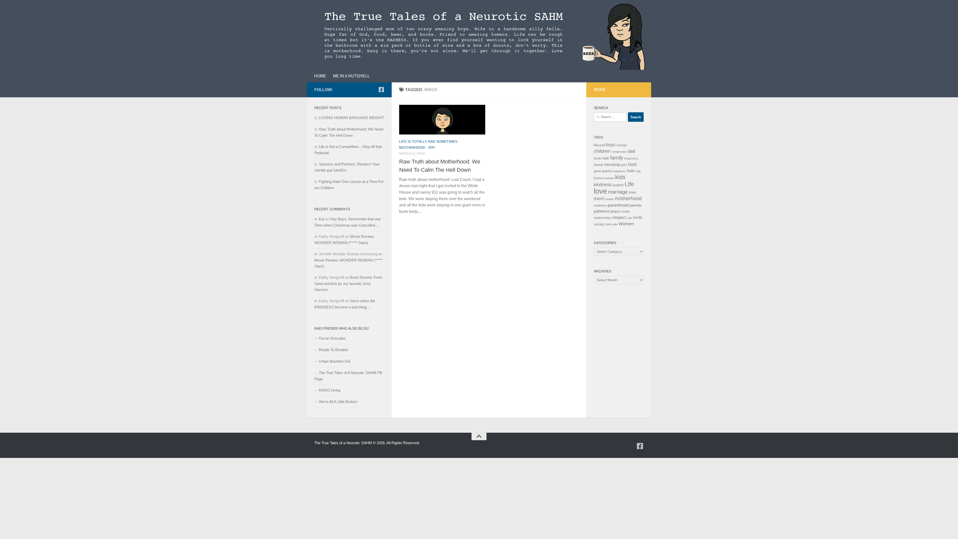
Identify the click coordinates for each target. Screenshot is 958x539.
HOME (320, 76)
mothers (600, 205)
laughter (618, 185)
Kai (321, 219)
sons (608, 224)
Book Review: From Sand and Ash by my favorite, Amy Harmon (348, 283)
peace (615, 211)
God (632, 164)
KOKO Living (329, 390)
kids (620, 177)
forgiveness (631, 158)
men (632, 192)
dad (631, 151)
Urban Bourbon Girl (334, 361)
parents (635, 205)
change (621, 145)
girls (624, 165)
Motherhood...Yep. (417, 147)
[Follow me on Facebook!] (381, 90)
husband (609, 178)
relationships (602, 218)
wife (615, 224)
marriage (618, 192)
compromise (619, 151)
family (616, 157)
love (600, 191)
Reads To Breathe (333, 350)
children (602, 151)
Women (626, 223)
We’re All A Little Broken (338, 402)
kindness (602, 184)
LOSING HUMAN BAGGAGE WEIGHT (351, 118)
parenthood (618, 205)
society (599, 224)
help (638, 171)
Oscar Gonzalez (332, 338)
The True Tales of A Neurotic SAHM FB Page (348, 376)
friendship (612, 165)
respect (619, 217)
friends (598, 165)
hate (631, 171)
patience (601, 211)
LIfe (629, 184)
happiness (619, 171)
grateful (607, 171)
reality (625, 211)
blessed (599, 145)
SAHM (637, 218)
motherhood (628, 198)
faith (605, 158)
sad (629, 217)
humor (598, 178)
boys (610, 144)
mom (599, 198)
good (597, 171)
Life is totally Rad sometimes (428, 141)
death (597, 158)
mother (609, 199)
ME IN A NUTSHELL (351, 76)
